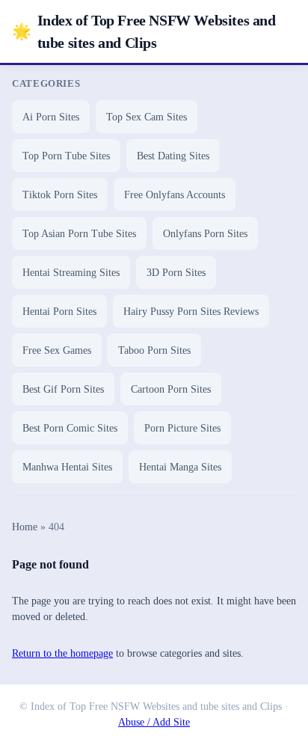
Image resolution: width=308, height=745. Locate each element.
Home (24, 527)
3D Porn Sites (176, 272)
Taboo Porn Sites (154, 350)
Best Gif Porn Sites (63, 389)
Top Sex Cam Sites (146, 117)
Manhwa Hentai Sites (67, 467)
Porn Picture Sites (182, 428)
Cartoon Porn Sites (171, 389)
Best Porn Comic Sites (69, 428)
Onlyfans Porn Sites (205, 233)
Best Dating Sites (173, 156)
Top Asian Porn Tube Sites (79, 233)
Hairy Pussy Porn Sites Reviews (191, 311)
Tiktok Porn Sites (59, 194)
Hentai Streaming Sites (71, 272)
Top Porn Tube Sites (66, 156)
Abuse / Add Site (154, 722)
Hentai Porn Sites (59, 311)
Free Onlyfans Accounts (174, 194)
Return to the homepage (62, 653)
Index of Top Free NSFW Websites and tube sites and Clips (144, 31)
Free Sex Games (56, 350)
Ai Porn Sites (50, 117)
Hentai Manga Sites (180, 467)
